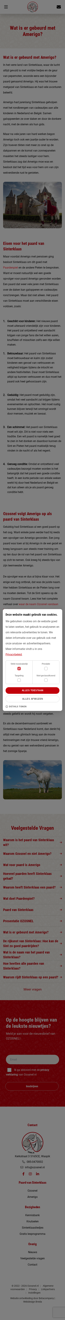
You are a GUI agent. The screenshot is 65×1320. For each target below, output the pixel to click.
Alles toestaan (32, 690)
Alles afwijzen (32, 699)
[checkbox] (46, 668)
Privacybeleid (14, 654)
